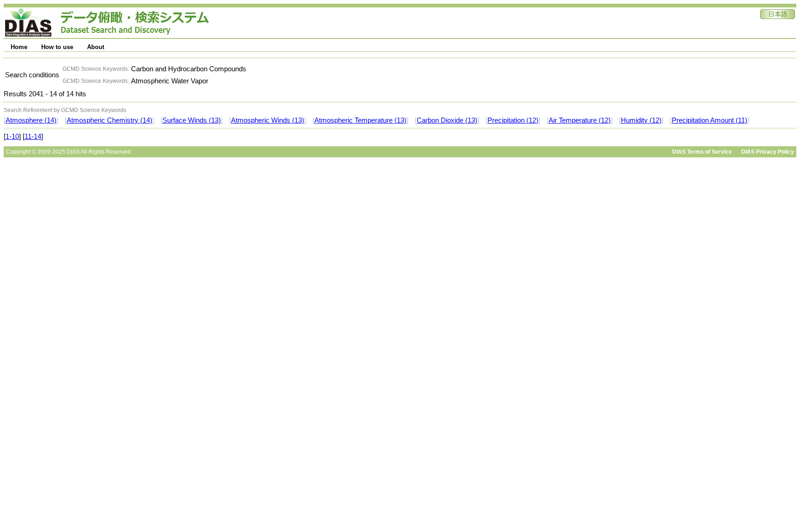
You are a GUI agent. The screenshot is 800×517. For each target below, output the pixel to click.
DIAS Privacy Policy (767, 152)
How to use (57, 47)
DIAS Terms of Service (702, 152)
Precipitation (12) (513, 120)
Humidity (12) (641, 120)
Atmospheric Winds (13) (267, 120)
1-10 (12, 136)
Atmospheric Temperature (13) (360, 120)
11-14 (33, 136)
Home (19, 47)
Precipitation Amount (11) (709, 120)
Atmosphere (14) (31, 120)
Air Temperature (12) (580, 120)
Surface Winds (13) (191, 120)
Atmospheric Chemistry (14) (109, 120)
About (95, 47)
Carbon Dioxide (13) (447, 120)
